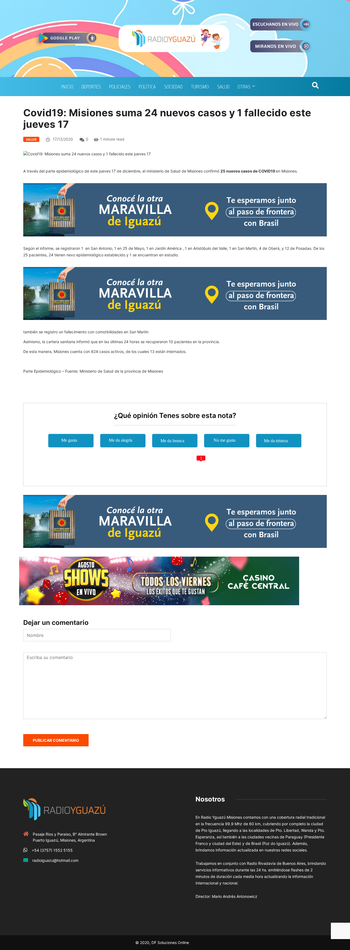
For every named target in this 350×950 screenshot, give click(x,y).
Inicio (67, 86)
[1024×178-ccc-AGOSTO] (159, 580)
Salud (223, 86)
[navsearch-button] (315, 86)
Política (147, 86)
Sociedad (173, 86)
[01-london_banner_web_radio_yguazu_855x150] (175, 209)
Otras (244, 86)
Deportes (91, 86)
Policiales (119, 86)
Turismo (200, 86)
